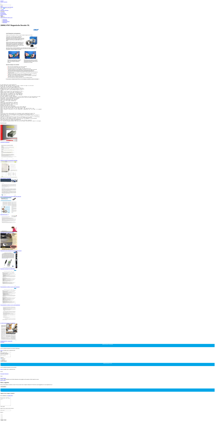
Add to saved (10, 17)
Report (1, 378)
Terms (4, 380)
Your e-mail (2, 406)
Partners (4, 378)
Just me (3, 359)
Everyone (3, 358)
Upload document (3, 7)
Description (4, 353)
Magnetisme (5, 22)
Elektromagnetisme (6, 21)
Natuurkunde (5, 20)
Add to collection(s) (4, 17)
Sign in (1, 350)
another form (10, 395)
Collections (6, 10)
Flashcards (2, 10)
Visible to (2, 357)
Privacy (1, 380)
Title (1, 351)
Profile (1, 15)
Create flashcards (10, 7)
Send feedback (3, 386)
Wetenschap (5, 19)
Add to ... (2, 16)
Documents (2, 373)
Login (1, 6)
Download (2, 342)
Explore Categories (3, 1)
